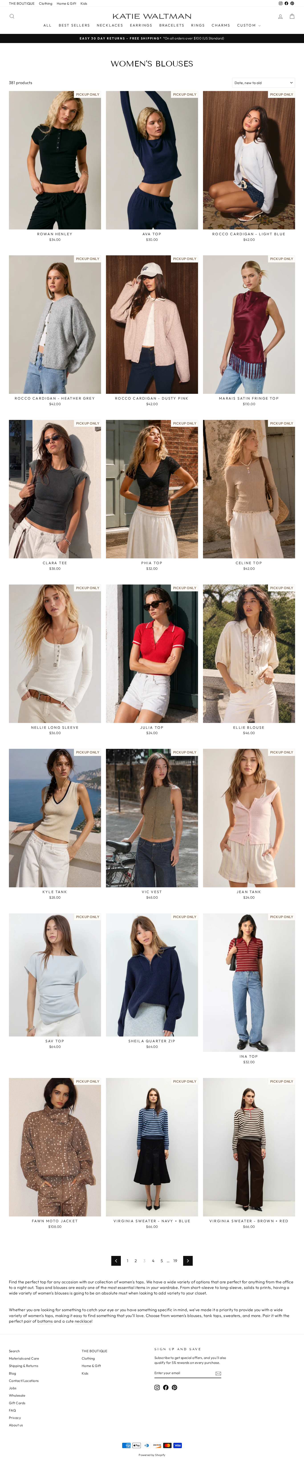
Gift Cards (17, 1403)
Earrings (141, 25)
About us (16, 1425)
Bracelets (172, 25)
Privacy (15, 1418)
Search (14, 1351)
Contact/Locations (24, 1381)
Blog (12, 1373)
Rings (198, 25)
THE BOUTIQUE (21, 3)
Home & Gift (66, 3)
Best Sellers (74, 25)
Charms (221, 25)
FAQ (12, 1410)
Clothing (45, 3)
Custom (247, 25)
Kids (84, 3)
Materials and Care (24, 1358)
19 (175, 1260)
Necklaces (110, 25)
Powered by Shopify (152, 1455)
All (47, 25)
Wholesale (17, 1395)
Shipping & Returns (23, 1366)
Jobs (12, 1388)
